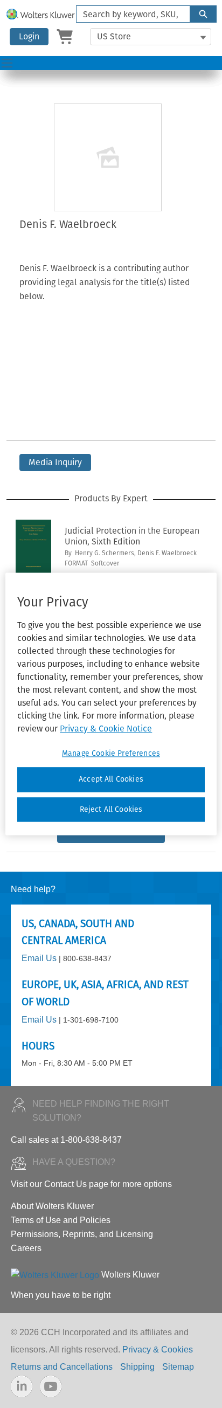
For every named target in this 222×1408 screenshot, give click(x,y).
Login (29, 36)
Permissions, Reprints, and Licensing (82, 1234)
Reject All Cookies (111, 809)
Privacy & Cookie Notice (106, 728)
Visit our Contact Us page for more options (91, 1184)
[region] (110, 703)
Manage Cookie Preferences (111, 753)
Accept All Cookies (111, 779)
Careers (26, 1248)
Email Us (39, 958)
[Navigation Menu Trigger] (7, 63)
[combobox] (129, 14)
